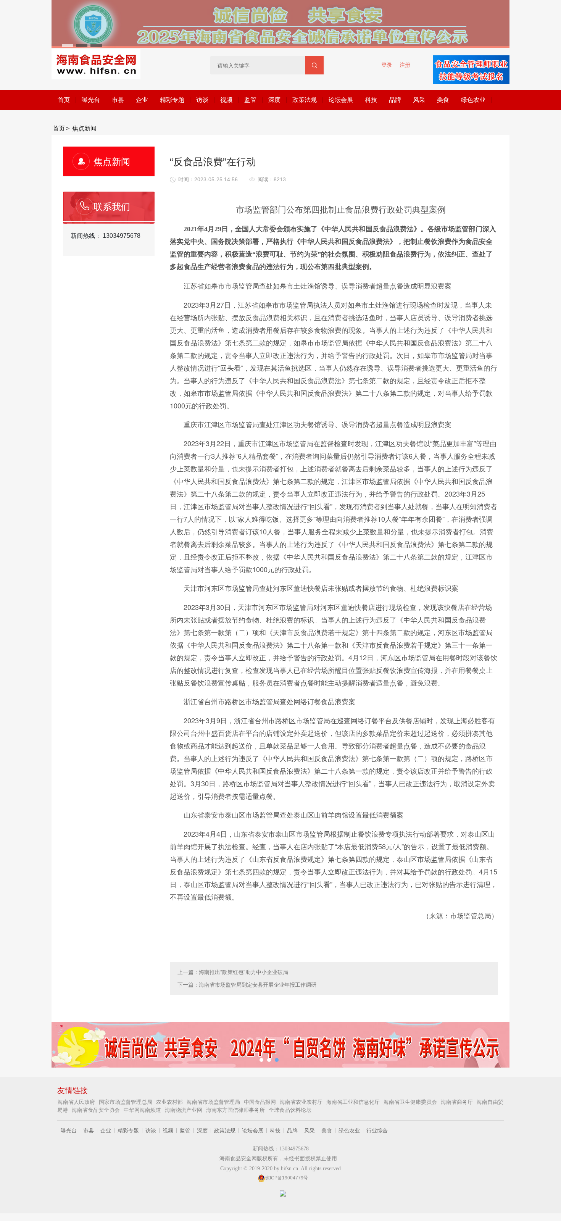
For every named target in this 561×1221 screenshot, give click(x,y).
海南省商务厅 (457, 1102)
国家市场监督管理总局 (126, 1102)
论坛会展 (341, 100)
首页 (64, 100)
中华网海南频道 (143, 1110)
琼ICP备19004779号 (286, 1178)
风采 (419, 100)
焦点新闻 (84, 128)
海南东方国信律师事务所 (236, 1110)
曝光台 (91, 100)
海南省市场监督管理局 (214, 1102)
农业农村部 (170, 1102)
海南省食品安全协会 (96, 1110)
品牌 (395, 100)
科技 (371, 100)
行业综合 (377, 1130)
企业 (142, 100)
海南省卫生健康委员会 (411, 1102)
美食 (443, 100)
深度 (274, 100)
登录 (386, 65)
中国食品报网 (260, 1102)
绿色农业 (473, 100)
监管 (250, 100)
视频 (226, 100)
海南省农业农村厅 (302, 1102)
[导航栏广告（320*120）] (471, 64)
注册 (405, 65)
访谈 (202, 100)
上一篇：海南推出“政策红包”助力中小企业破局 (232, 972)
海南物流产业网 (184, 1110)
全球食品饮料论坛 (290, 1110)
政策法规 (304, 100)
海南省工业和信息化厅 (353, 1102)
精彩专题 (172, 100)
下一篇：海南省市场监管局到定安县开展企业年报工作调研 (246, 985)
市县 (118, 100)
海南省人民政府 (77, 1102)
